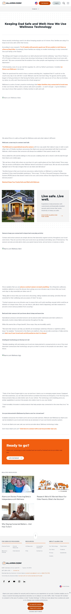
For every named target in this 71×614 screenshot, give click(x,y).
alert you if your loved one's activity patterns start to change (25, 333)
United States (65, 586)
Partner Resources (15, 546)
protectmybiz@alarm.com (33, 573)
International (16, 551)
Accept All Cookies (35, 604)
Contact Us (39, 551)
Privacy (51, 552)
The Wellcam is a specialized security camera (18, 147)
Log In (56, 3)
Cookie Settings (35, 611)
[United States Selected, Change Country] (36, 3)
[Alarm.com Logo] (12, 564)
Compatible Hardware (39, 546)
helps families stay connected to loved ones (53, 84)
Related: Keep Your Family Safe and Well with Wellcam (20, 182)
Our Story (52, 549)
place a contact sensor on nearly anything (34, 287)
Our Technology (53, 546)
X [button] (69, 592)
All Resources (29, 546)
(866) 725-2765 (46, 573)
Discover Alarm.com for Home (49, 215)
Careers (51, 556)
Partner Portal (6, 546)
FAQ (27, 551)
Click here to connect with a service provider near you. (38, 428)
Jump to (34, 9)
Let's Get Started (14, 458)
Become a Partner (4, 551)
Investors (62, 549)
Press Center (63, 546)
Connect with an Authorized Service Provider (30, 575)
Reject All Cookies (35, 608)
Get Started (44, 3)
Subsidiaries (63, 552)
